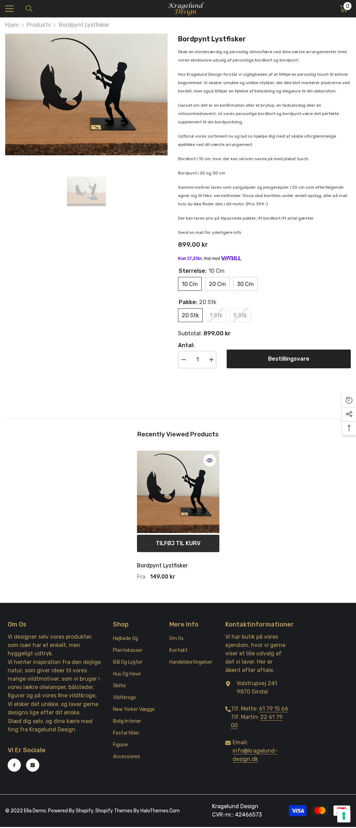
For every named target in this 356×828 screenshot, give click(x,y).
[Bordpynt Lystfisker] (178, 492)
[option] (86, 94)
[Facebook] (14, 765)
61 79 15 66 (273, 708)
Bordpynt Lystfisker (162, 565)
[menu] (9, 9)
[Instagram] (32, 765)
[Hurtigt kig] (209, 460)
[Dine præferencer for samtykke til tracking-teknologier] (343, 815)
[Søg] (29, 9)
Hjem (12, 25)
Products (39, 25)
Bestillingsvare (288, 358)
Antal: (186, 345)
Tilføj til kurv (178, 543)
